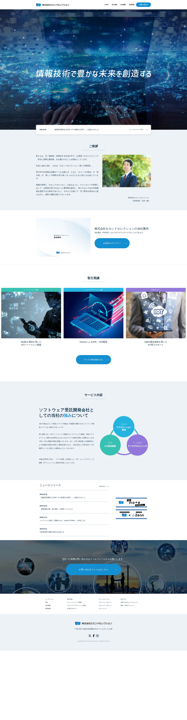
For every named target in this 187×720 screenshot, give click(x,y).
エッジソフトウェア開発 (74, 602)
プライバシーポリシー (105, 602)
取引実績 (114, 4)
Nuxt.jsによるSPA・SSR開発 (93, 342)
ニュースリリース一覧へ (136, 129)
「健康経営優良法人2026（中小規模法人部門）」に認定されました (76, 129)
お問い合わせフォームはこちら (93, 569)
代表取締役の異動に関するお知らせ (52, 532)
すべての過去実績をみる (93, 360)
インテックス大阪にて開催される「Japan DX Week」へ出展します (62, 520)
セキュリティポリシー (105, 605)
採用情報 (131, 4)
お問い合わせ (143, 4)
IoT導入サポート (72, 608)
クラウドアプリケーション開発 (76, 605)
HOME (106, 4)
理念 (46, 602)
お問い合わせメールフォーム (129, 602)
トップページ (49, 599)
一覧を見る (101, 486)
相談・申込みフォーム (127, 605)
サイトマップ (103, 608)
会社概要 (123, 4)
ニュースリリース (104, 599)
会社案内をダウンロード (112, 243)
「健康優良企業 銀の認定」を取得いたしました (56, 509)
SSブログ (123, 599)
